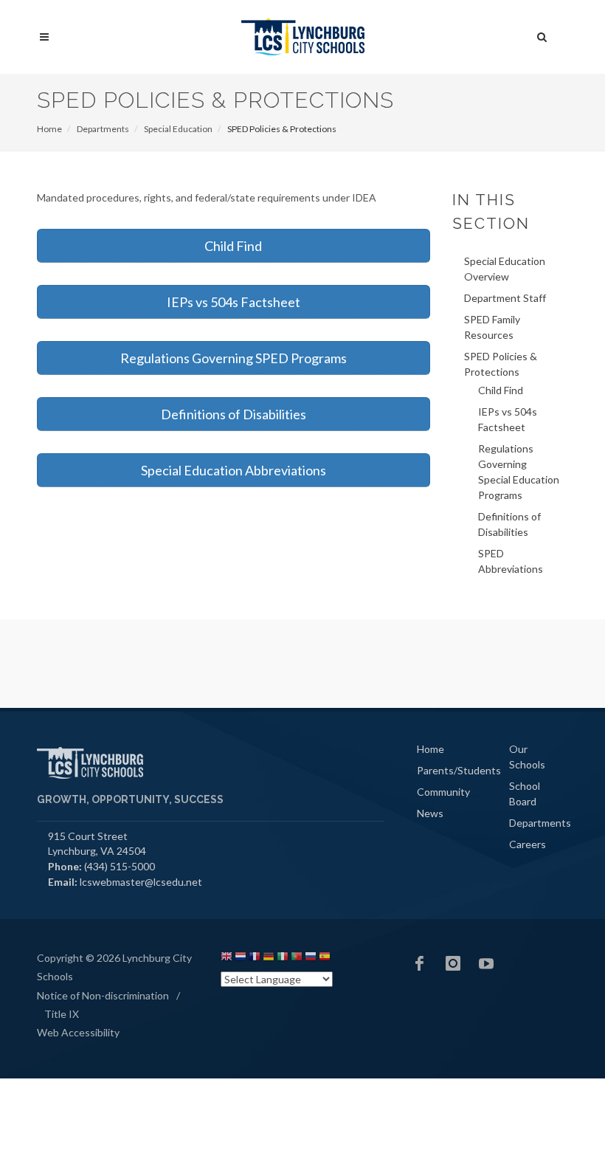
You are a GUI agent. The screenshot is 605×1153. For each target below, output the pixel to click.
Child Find (233, 246)
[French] (254, 958)
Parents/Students (459, 770)
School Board (524, 793)
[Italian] (282, 958)
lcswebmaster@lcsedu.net (141, 881)
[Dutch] (240, 958)
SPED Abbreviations (510, 561)
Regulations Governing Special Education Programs (518, 471)
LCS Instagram (453, 963)
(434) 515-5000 (119, 866)
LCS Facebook (420, 963)
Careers (527, 844)
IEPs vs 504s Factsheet (233, 302)
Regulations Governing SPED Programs (233, 358)
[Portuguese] (296, 958)
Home (49, 128)
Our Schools (527, 757)
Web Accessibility (78, 1032)
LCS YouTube (486, 963)
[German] (268, 958)
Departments (103, 128)
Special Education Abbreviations (233, 470)
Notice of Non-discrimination (103, 995)
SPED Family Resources (492, 327)
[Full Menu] (44, 37)
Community (443, 791)
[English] (226, 958)
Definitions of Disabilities (233, 414)
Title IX (61, 1014)
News (430, 813)
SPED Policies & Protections (500, 364)
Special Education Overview (504, 269)
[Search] (542, 35)
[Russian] (311, 958)
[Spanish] (325, 958)
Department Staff (505, 298)
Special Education (178, 128)
